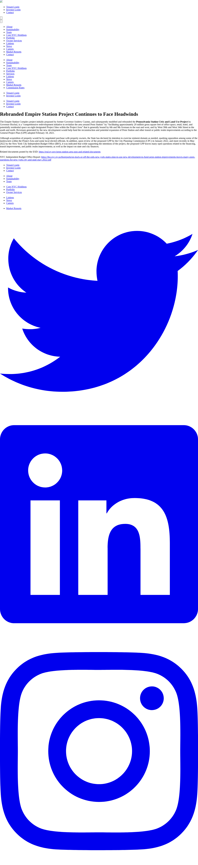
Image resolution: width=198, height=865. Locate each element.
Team (9, 32)
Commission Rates (15, 87)
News (9, 46)
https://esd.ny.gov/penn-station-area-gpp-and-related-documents (70, 151)
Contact (10, 12)
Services (10, 73)
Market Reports (13, 51)
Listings (10, 43)
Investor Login (13, 9)
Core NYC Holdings (16, 35)
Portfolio (10, 38)
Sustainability (12, 29)
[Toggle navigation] (1, 18)
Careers (10, 49)
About (9, 26)
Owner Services (14, 40)
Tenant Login (12, 7)
